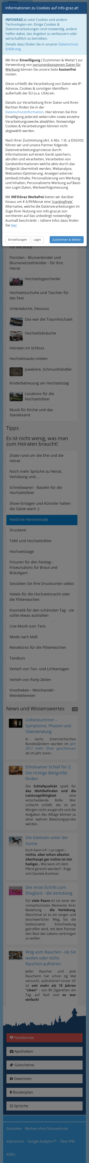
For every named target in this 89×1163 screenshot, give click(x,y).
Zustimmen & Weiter (66, 240)
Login (37, 240)
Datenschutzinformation (24, 112)
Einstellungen (17, 240)
